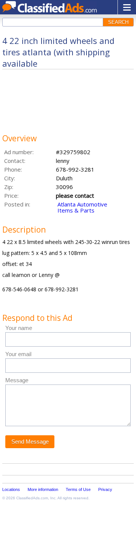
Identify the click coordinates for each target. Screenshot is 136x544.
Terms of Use (78, 489)
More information (43, 489)
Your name (18, 328)
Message (16, 380)
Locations (11, 489)
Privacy (105, 489)
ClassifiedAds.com (32, 498)
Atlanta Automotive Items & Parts (82, 207)
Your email (18, 354)
